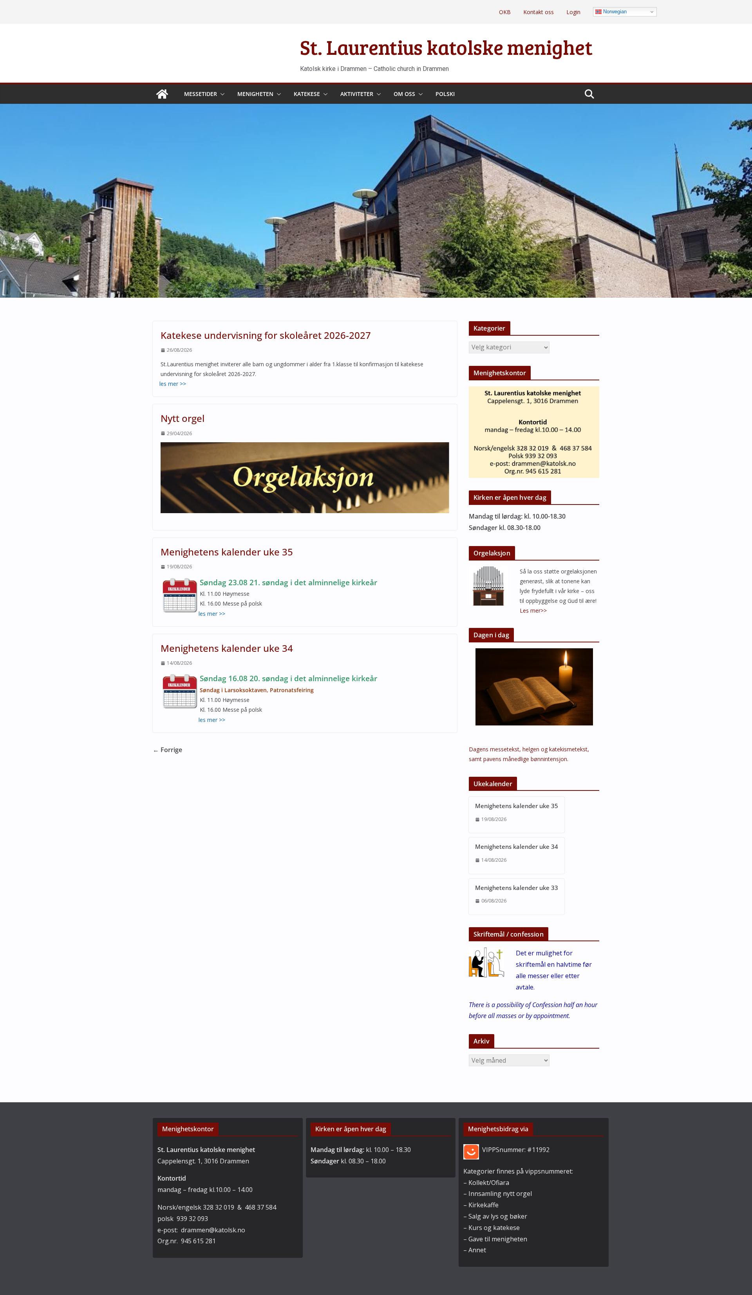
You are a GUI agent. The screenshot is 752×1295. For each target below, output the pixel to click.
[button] (221, 94)
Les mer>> (533, 610)
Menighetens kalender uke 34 (227, 648)
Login (573, 12)
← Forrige (167, 749)
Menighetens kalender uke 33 (516, 888)
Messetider (200, 94)
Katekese (307, 94)
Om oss (404, 94)
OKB (505, 12)
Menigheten (255, 94)
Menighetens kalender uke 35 (227, 551)
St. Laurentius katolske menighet (446, 46)
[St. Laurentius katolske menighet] (162, 94)
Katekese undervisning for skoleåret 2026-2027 (266, 335)
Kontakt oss (538, 12)
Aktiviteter (356, 94)
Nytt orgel (182, 418)
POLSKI (445, 94)
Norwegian (614, 11)
